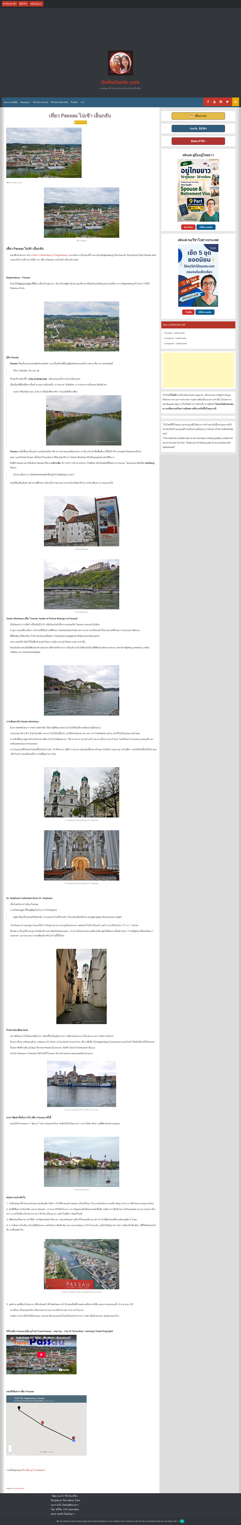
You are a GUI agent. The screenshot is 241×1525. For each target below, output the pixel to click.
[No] (238, 1521)
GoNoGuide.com (120, 82)
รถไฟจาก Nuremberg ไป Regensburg (49, 255)
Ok (182, 1521)
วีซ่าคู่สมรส (56, 1500)
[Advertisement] (120, 29)
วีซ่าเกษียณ (68, 1500)
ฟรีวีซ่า (59, 1509)
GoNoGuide (81, 122)
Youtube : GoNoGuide (175, 333)
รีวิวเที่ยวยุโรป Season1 (33, 1470)
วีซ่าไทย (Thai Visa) (59, 102)
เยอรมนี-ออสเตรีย (18, 1488)
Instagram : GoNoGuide (176, 343)
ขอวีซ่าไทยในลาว (66, 1514)
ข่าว (82, 102)
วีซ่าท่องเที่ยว (71, 1496)
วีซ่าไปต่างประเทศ (40, 102)
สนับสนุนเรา (25, 102)
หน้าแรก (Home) (11, 102)
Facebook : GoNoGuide (175, 338)
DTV (65, 1509)
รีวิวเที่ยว (74, 102)
